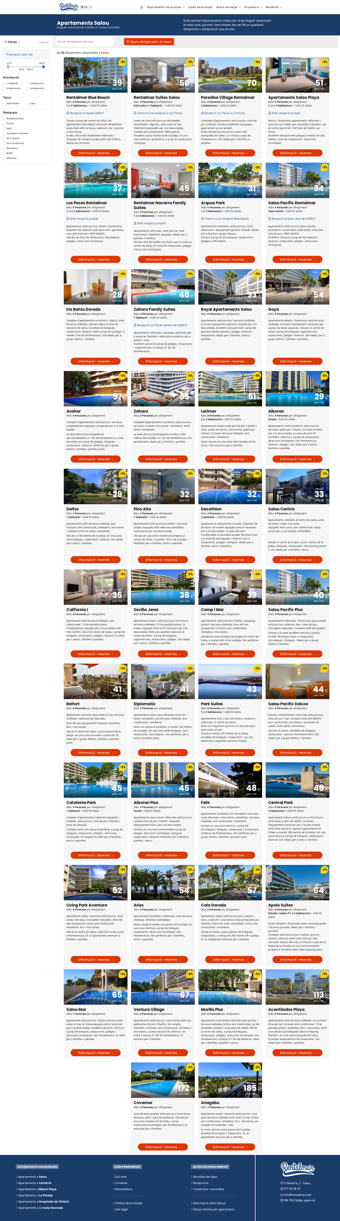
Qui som (121, 1177)
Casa (32, 103)
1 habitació (12, 83)
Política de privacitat (128, 1203)
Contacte (121, 1183)
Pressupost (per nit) (19, 54)
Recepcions (200, 1183)
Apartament (13, 103)
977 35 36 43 (291, 1189)
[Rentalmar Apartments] (141, 7)
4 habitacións (37, 88)
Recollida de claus (204, 1177)
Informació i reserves (94, 153)
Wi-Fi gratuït (13, 138)
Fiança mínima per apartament (213, 1209)
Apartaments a (32, 1177)
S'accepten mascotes (17, 133)
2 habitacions (37, 83)
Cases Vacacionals (200, 7)
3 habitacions (14, 88)
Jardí (9, 128)
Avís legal (121, 1209)
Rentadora (12, 148)
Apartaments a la (40, 1208)
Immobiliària (123, 1189)
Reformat (11, 158)
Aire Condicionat (15, 143)
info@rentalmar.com (297, 1195)
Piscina (10, 123)
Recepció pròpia (15, 118)
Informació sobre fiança (208, 1203)
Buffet (10, 153)
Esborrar (44, 42)
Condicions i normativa (208, 1189)
